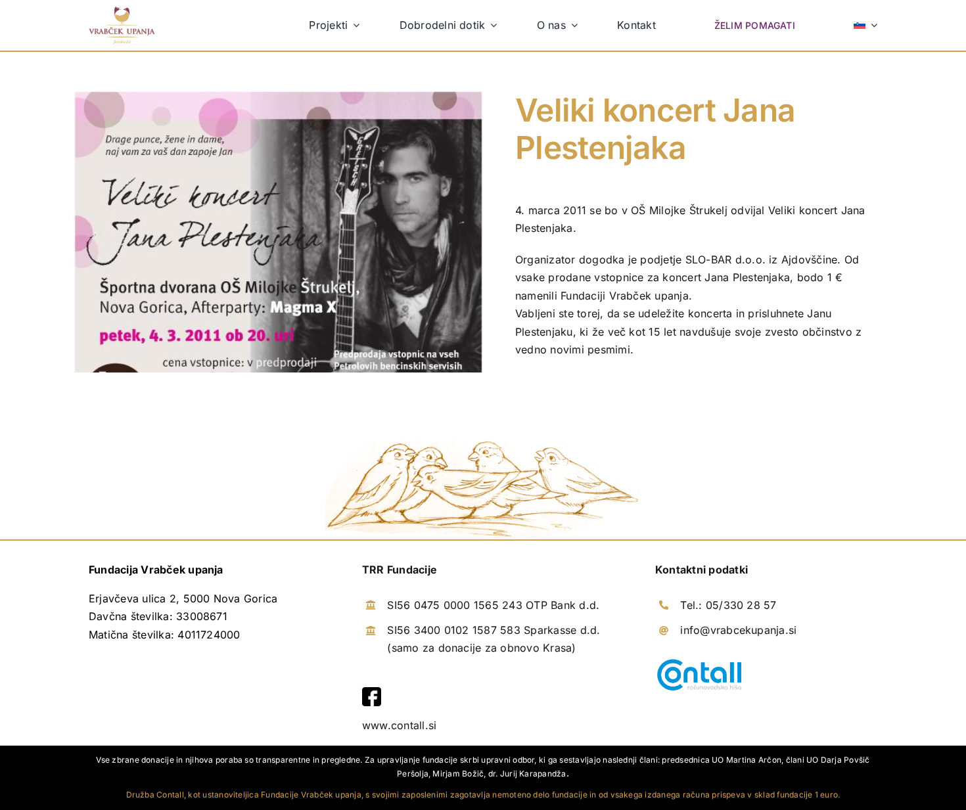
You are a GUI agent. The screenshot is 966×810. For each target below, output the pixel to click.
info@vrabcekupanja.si (738, 630)
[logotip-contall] (699, 661)
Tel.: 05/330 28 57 (728, 605)
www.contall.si (399, 725)
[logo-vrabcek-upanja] (122, 11)
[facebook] (371, 692)
